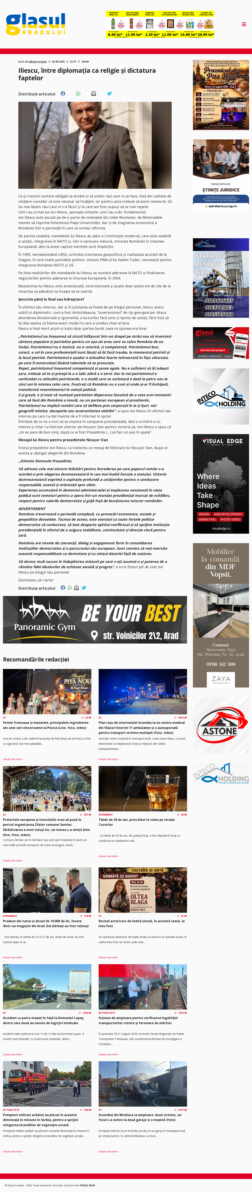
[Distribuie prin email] (93, 93)
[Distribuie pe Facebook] (63, 93)
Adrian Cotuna (38, 61)
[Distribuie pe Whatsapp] (78, 93)
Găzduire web (72, 1185)
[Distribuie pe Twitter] (109, 93)
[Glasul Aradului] (42, 24)
